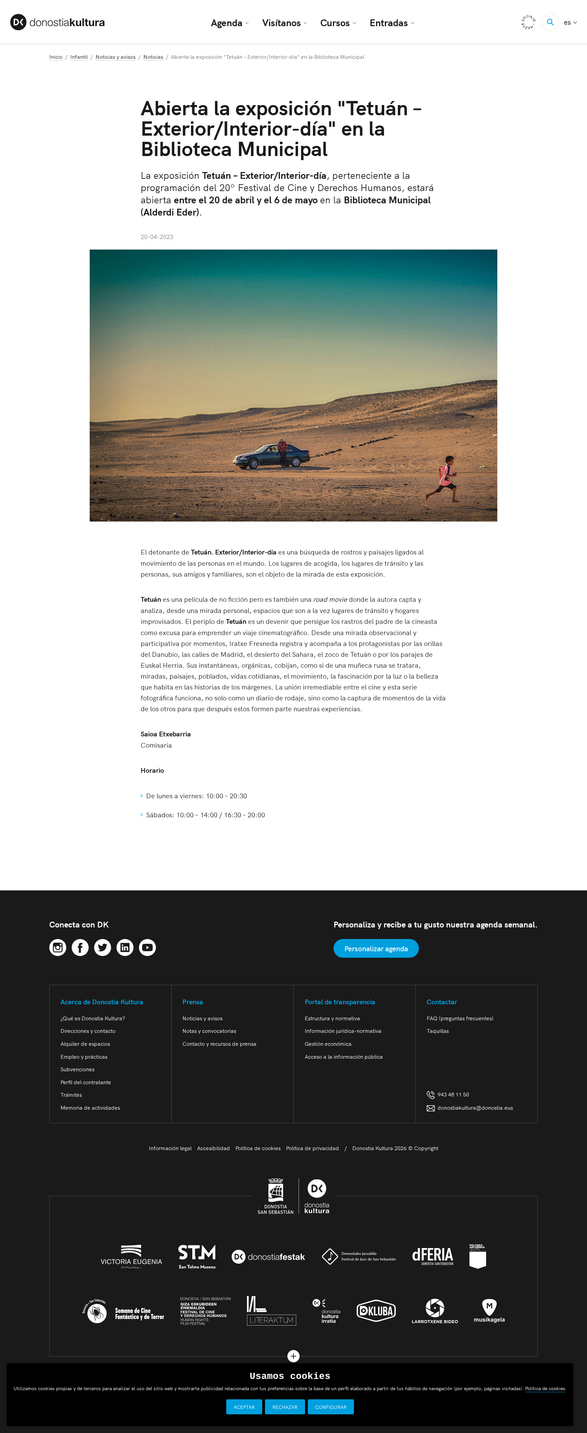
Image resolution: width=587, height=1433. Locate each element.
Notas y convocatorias (209, 1030)
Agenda (227, 22)
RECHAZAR (285, 1406)
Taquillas (438, 1030)
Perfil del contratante (85, 1082)
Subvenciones (77, 1069)
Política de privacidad (312, 1147)
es (570, 22)
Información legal (170, 1147)
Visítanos (281, 22)
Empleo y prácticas (83, 1056)
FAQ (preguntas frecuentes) (460, 1018)
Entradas (389, 22)
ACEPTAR (244, 1406)
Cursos (335, 22)
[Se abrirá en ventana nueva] (57, 946)
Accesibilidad (213, 1147)
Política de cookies (258, 1147)
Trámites (71, 1094)
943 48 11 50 (452, 1094)
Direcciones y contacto (87, 1030)
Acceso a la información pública (344, 1056)
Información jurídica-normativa (343, 1030)
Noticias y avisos (202, 1018)
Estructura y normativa (332, 1018)
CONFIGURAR (330, 1406)
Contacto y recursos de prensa (219, 1043)
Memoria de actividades (90, 1107)
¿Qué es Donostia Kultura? (92, 1018)
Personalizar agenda (376, 948)
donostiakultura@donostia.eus (475, 1107)
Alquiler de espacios (85, 1043)
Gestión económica (328, 1043)
